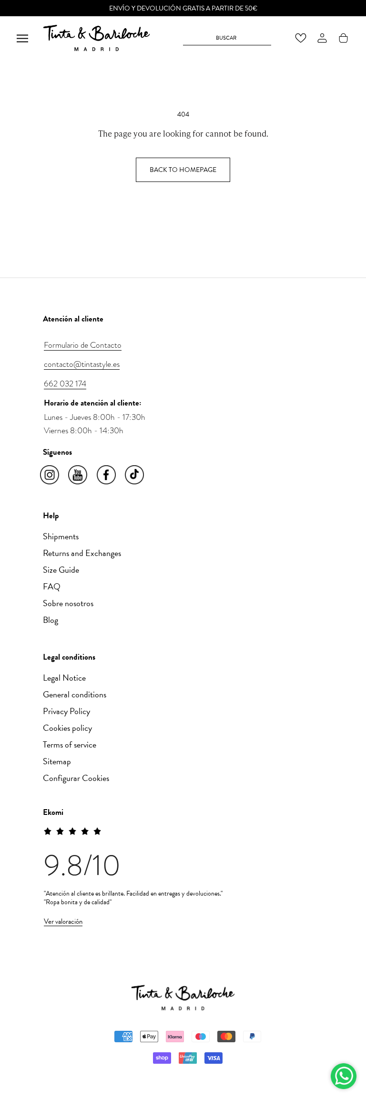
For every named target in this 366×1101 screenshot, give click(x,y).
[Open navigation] (22, 38)
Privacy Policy (66, 710)
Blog (50, 619)
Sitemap (57, 761)
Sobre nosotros (68, 603)
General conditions (74, 694)
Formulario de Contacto (83, 345)
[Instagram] (50, 475)
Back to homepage (183, 170)
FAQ (52, 586)
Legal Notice (64, 677)
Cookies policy (67, 727)
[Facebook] (107, 475)
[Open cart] (343, 38)
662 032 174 (65, 383)
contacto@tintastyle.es (82, 364)
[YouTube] (78, 475)
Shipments (61, 536)
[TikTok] (135, 475)
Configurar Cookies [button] (76, 777)
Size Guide (61, 569)
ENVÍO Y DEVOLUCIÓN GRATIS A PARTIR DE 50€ (183, 8)
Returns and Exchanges (82, 552)
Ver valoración (63, 921)
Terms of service (69, 744)
